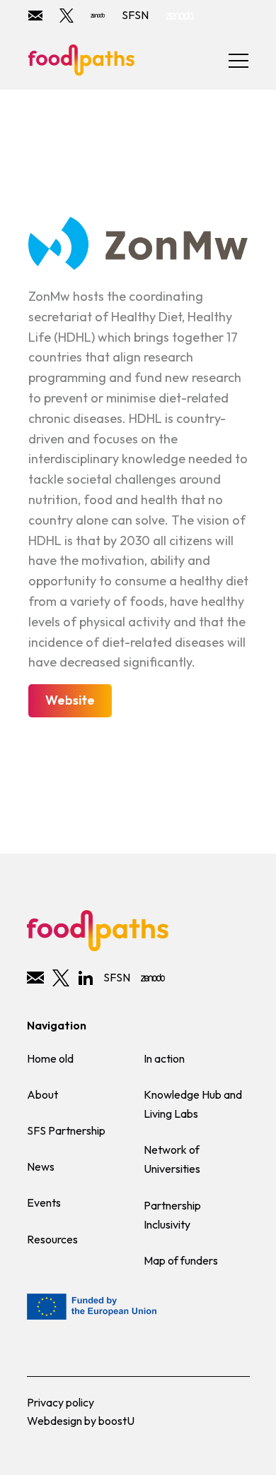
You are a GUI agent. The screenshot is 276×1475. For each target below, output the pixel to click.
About (42, 1094)
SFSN (135, 15)
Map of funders (181, 1260)
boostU (116, 1421)
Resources (52, 1239)
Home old (50, 1058)
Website (70, 700)
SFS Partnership (66, 1130)
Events (44, 1202)
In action (164, 1058)
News (40, 1166)
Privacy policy (60, 1402)
